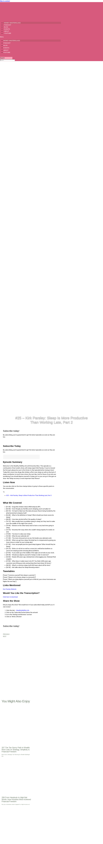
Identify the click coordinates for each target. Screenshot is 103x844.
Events (7, 29)
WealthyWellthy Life (22, 610)
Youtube (7, 33)
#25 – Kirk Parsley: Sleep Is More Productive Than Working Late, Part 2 (29, 495)
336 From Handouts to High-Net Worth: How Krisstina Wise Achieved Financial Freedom (16, 799)
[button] (30, 37)
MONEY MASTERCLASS (12, 23)
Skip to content (5, 1)
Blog (6, 27)
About (6, 31)
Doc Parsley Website (9, 589)
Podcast (7, 25)
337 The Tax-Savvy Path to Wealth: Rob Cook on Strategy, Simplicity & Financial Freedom (16, 749)
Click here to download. (10, 597)
